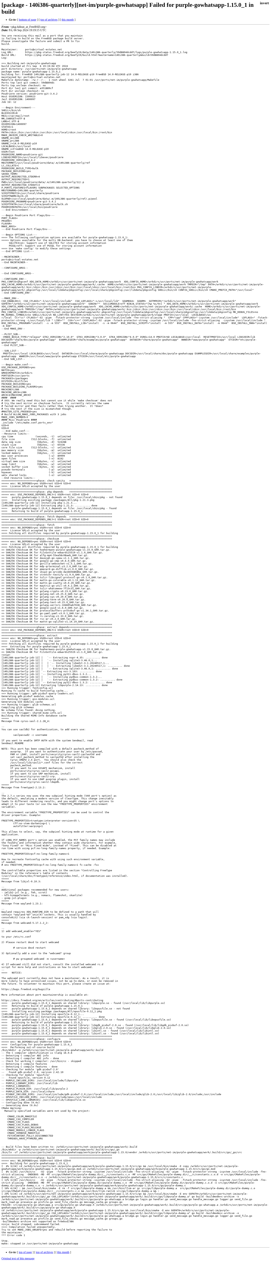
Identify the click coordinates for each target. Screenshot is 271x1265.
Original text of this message (17, 1258)
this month (68, 19)
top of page (25, 1252)
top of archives (49, 19)
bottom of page (27, 19)
